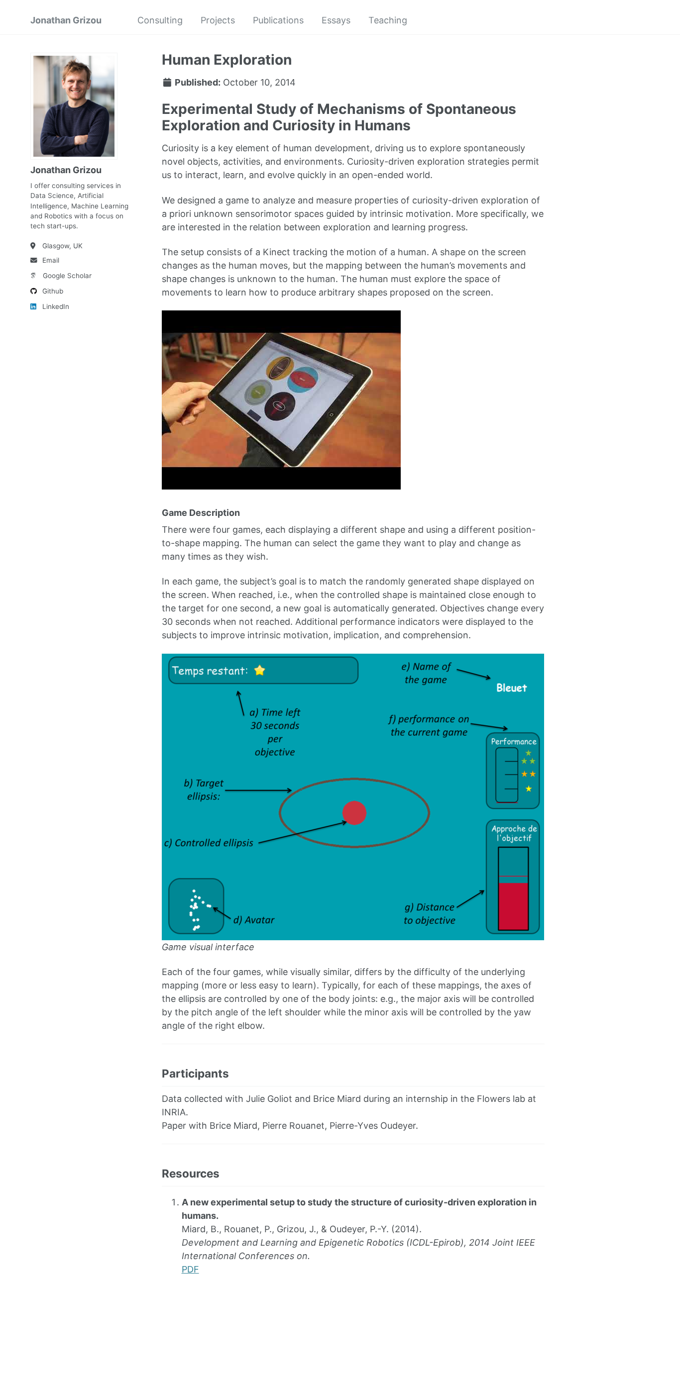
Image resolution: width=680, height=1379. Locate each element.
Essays (336, 20)
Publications (278, 20)
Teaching (387, 20)
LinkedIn (55, 306)
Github (52, 291)
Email (50, 260)
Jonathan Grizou (66, 20)
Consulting (160, 20)
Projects (218, 20)
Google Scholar (67, 276)
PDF (190, 1269)
